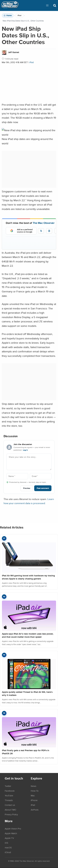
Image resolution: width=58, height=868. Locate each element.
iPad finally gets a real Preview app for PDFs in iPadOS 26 (25, 752)
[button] (47, 5)
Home (9, 15)
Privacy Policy (11, 814)
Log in (25, 450)
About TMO (10, 809)
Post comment (43, 488)
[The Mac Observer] (10, 5)
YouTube (9, 795)
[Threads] (49, 230)
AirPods (35, 809)
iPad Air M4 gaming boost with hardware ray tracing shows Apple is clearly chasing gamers (28, 577)
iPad (19, 15)
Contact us (10, 805)
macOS (8, 847)
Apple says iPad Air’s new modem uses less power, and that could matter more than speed (27, 635)
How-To (35, 790)
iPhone (34, 800)
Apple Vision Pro (13, 828)
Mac (33, 795)
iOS (6, 842)
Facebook (10, 790)
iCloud (8, 852)
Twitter (8, 786)
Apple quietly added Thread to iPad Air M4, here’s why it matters (27, 693)
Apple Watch (11, 833)
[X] (41, 230)
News (33, 786)
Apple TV (9, 838)
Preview (26, 488)
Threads (9, 800)
